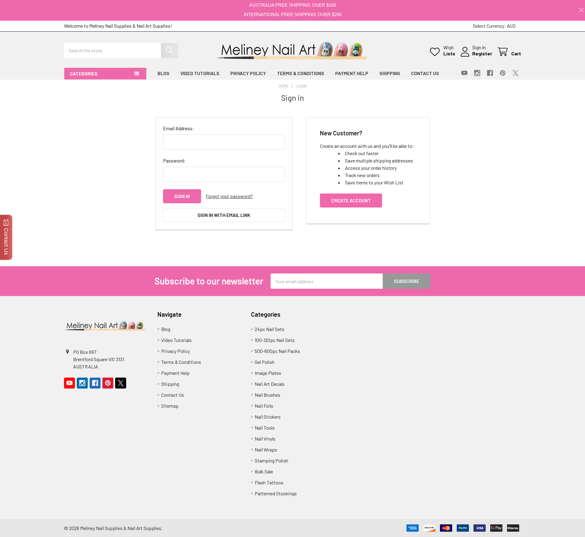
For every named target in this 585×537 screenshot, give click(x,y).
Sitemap (170, 406)
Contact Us (425, 73)
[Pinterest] (502, 73)
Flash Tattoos (269, 482)
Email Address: (178, 128)
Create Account (351, 200)
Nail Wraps (266, 449)
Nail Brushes (267, 395)
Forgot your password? (229, 196)
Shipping (389, 73)
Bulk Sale (264, 471)
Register (482, 53)
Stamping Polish (271, 460)
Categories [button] (84, 73)
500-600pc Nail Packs (277, 351)
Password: (174, 160)
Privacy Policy (248, 73)
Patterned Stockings (276, 493)
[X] (515, 73)
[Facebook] (489, 73)
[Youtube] (464, 73)
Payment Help (351, 73)
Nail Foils (264, 406)
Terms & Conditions (300, 73)
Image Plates (268, 373)
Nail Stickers (268, 417)
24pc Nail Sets (269, 329)
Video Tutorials (199, 73)
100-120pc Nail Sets (275, 340)
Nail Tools (265, 428)
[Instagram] (477, 73)
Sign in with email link (223, 215)
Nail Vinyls (265, 438)
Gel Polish (265, 362)
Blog (163, 73)
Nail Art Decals (270, 384)
